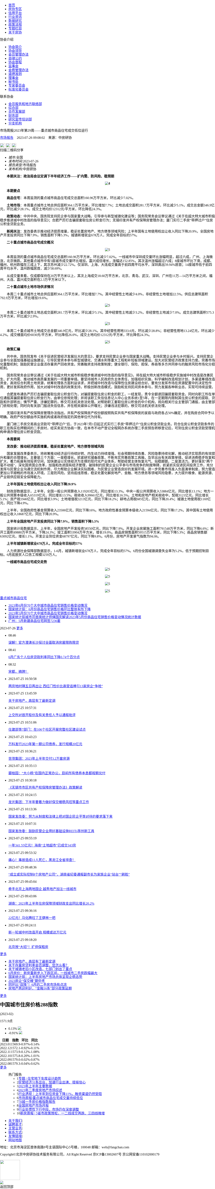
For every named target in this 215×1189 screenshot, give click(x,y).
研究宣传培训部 (20, 119)
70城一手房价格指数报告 (36, 1101)
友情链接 (15, 1136)
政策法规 (15, 24)
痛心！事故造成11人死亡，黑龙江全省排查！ (42, 860)
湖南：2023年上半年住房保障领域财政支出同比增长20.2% (51, 903)
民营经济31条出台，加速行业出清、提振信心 (52, 1082)
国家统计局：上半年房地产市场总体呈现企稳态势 (45, 977)
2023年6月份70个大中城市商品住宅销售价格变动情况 (47, 605)
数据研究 (15, 21)
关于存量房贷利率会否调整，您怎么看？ (38, 965)
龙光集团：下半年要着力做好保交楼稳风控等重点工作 (48, 802)
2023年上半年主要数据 (35, 1086)
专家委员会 (16, 85)
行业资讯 (15, 17)
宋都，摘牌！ (18, 671)
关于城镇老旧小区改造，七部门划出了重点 (40, 969)
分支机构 (15, 123)
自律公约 (15, 58)
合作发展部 (16, 111)
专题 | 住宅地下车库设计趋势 (39, 1078)
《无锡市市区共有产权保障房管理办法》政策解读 (45, 787)
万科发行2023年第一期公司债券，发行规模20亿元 (45, 744)
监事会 (13, 66)
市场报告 (6, 137)
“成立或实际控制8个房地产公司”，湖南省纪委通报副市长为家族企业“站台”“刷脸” (69, 874)
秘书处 (13, 81)
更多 (19, 628)
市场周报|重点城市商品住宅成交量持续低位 (50, 1098)
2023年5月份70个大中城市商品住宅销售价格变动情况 (47, 613)
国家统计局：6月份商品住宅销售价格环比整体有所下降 (49, 609)
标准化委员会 (18, 89)
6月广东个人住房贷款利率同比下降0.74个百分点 (44, 657)
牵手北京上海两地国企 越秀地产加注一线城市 (42, 889)
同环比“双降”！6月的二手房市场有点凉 (37, 984)
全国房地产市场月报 (33, 1105)
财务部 (13, 115)
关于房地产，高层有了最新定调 (31, 700)
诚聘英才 (15, 1124)
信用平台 (15, 13)
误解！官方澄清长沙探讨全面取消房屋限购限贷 (43, 642)
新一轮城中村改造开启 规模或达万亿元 (37, 932)
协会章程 (15, 62)
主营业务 (15, 1128)
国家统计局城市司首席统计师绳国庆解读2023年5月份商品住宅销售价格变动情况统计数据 (74, 617)
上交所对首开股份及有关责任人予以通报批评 (42, 715)
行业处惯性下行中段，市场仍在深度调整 (48, 1109)
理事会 (13, 78)
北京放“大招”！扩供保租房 (28, 947)
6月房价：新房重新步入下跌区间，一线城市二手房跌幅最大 (52, 973)
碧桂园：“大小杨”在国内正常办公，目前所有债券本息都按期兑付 (56, 773)
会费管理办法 (18, 70)
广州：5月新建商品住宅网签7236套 (34, 621)
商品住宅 (20, 598)
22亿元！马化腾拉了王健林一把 (31, 918)
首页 (11, 5)
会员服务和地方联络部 (25, 104)
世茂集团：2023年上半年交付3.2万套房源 (39, 758)
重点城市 (6, 598)
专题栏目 (15, 28)
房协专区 (15, 9)
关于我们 (15, 1120)
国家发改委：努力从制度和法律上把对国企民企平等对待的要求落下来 (60, 816)
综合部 (13, 108)
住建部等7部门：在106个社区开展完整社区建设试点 (47, 729)
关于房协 (15, 32)
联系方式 (15, 1132)
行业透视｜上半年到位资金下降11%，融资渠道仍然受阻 (60, 1094)
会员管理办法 (18, 54)
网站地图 (15, 1140)
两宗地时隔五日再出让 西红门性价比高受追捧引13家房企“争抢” (55, 686)
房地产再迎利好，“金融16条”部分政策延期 (40, 988)
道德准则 (15, 74)
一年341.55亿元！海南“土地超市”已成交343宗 (42, 845)
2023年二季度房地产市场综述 (40, 1090)
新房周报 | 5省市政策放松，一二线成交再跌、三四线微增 (62, 1113)
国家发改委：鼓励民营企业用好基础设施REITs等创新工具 (51, 831)
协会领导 (15, 50)
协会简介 (15, 47)
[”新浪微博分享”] (2, 146)
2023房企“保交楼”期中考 (26, 981)
